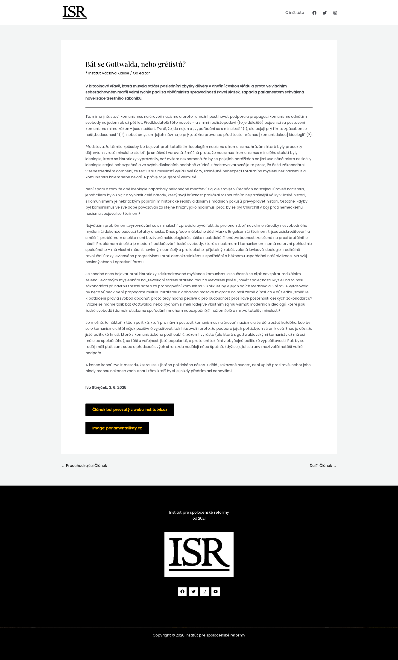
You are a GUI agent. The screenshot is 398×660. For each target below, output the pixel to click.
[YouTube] (215, 591)
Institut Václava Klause (108, 73)
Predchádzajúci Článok (84, 465)
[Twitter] (325, 13)
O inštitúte (294, 12)
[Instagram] (335, 13)
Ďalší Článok (323, 465)
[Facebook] (314, 13)
